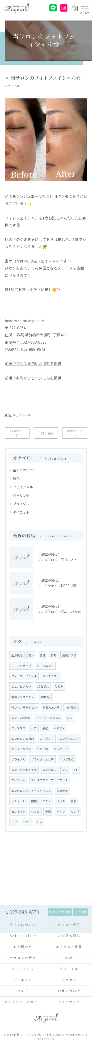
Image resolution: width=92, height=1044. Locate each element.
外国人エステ (51, 707)
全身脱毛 (17, 655)
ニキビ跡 (42, 749)
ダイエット (21, 512)
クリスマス (18, 728)
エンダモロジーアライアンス (49, 780)
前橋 (34, 801)
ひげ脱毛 (71, 707)
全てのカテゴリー (26, 470)
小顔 (48, 811)
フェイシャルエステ (48, 718)
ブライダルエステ (42, 759)
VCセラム (43, 686)
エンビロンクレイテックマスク (31, 791)
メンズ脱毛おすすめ (24, 770)
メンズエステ (50, 676)
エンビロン (49, 770)
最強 (45, 728)
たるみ (58, 686)
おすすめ (59, 728)
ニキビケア (47, 738)
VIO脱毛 (45, 697)
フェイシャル (22, 415)
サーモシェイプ (21, 666)
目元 (39, 822)
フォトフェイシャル (24, 676)
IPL (76, 770)
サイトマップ (69, 1002)
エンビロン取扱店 (22, 738)
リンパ (75, 811)
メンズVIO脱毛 (20, 718)
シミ (65, 770)
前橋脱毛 (62, 791)
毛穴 (69, 718)
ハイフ (61, 811)
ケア (34, 728)
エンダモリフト (21, 749)
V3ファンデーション (24, 707)
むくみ (35, 811)
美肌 (73, 801)
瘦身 (42, 655)
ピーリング (21, 495)
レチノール (18, 801)
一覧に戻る (46, 433)
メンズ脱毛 (66, 759)
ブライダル (21, 503)
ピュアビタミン (21, 686)
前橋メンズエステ (22, 697)
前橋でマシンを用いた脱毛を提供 (33, 363)
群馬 (54, 655)
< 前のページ (17, 433)
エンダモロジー (69, 738)
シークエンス (45, 666)
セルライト (18, 811)
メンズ (61, 801)
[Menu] (84, 8)
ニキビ (27, 822)
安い (31, 655)
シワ (14, 822)
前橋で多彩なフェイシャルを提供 (33, 378)
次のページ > (75, 433)
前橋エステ (69, 655)
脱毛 (8, 415)
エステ (46, 801)
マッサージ (61, 749)
